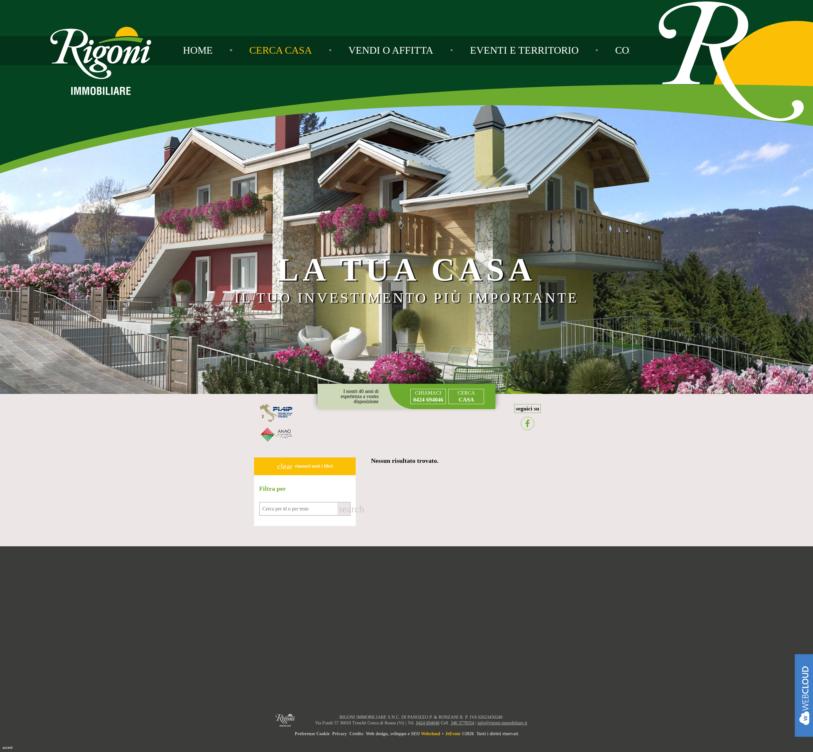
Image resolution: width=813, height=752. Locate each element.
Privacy (339, 733)
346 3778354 (462, 723)
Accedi (8, 747)
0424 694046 (428, 723)
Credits (356, 733)
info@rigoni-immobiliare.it (502, 723)
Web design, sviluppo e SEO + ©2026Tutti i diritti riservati (442, 733)
